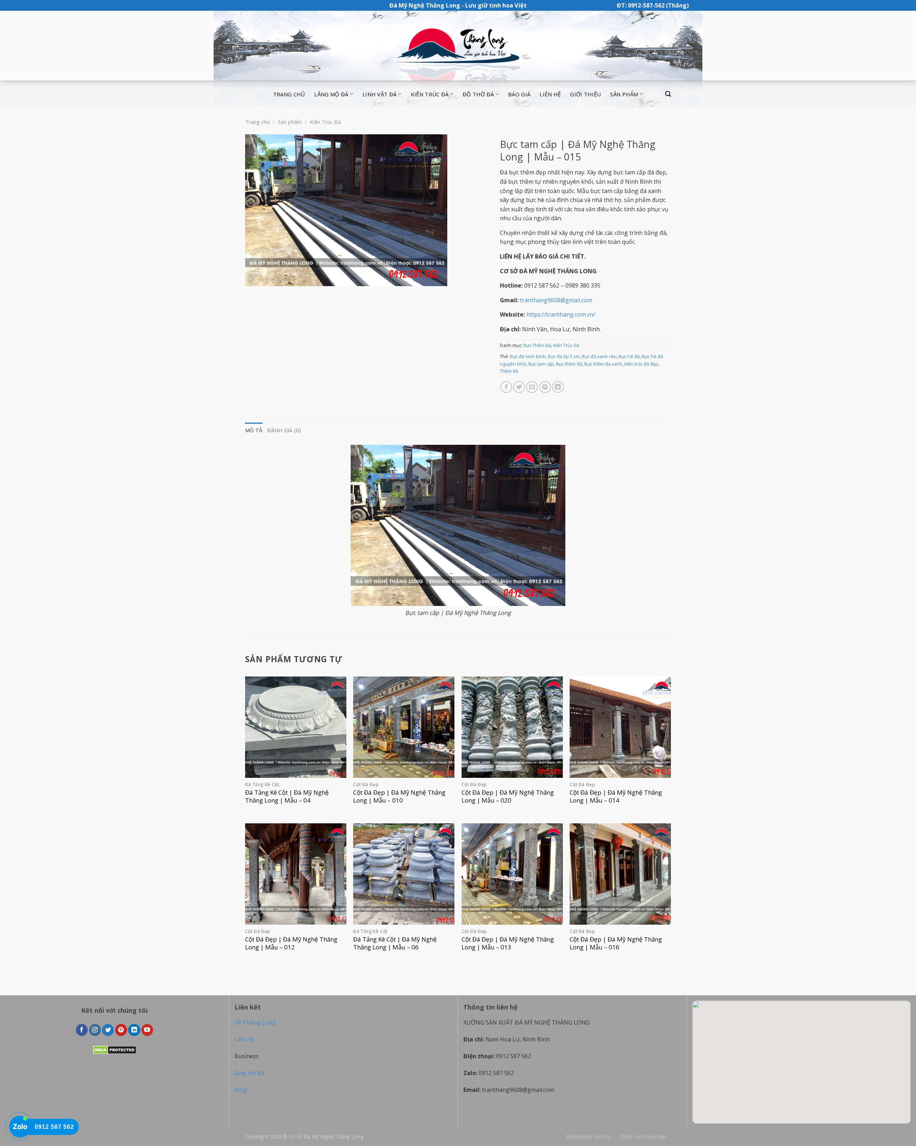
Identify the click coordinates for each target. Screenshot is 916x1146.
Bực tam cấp (541, 364)
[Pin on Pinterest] (545, 387)
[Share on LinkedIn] (558, 387)
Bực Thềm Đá (537, 345)
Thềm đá (509, 371)
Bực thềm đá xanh (603, 364)
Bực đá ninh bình (528, 356)
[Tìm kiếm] (668, 94)
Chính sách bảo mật (643, 1136)
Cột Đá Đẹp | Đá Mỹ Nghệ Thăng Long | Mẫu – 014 (616, 796)
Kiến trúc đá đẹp (641, 364)
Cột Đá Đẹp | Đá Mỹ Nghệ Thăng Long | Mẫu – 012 (291, 943)
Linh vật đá (379, 94)
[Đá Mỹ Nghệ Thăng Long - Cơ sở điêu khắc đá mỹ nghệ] (458, 46)
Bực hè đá (629, 356)
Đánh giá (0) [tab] (284, 430)
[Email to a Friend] (532, 387)
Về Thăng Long (255, 1022)
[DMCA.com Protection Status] (114, 1049)
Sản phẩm (624, 94)
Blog (240, 1090)
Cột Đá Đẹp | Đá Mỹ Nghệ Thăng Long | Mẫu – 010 (399, 796)
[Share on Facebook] (506, 387)
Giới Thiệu (585, 94)
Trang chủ (289, 94)
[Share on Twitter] (519, 387)
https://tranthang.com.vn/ (560, 314)
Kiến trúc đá (430, 94)
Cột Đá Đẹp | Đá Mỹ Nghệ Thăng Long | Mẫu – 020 (508, 796)
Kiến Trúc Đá (325, 121)
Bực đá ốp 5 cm (564, 356)
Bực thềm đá (569, 364)
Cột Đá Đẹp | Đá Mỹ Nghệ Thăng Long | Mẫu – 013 (508, 943)
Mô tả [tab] (253, 430)
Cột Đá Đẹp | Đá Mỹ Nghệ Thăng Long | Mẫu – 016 (616, 943)
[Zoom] (255, 277)
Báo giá (519, 94)
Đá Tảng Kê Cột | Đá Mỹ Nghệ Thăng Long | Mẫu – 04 (287, 796)
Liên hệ (550, 94)
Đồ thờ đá (478, 94)
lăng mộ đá (249, 1073)
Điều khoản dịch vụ (588, 1136)
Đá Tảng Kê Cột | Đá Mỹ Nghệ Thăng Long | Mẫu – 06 (395, 943)
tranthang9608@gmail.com (556, 300)
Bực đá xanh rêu (599, 356)
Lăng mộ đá (331, 94)
